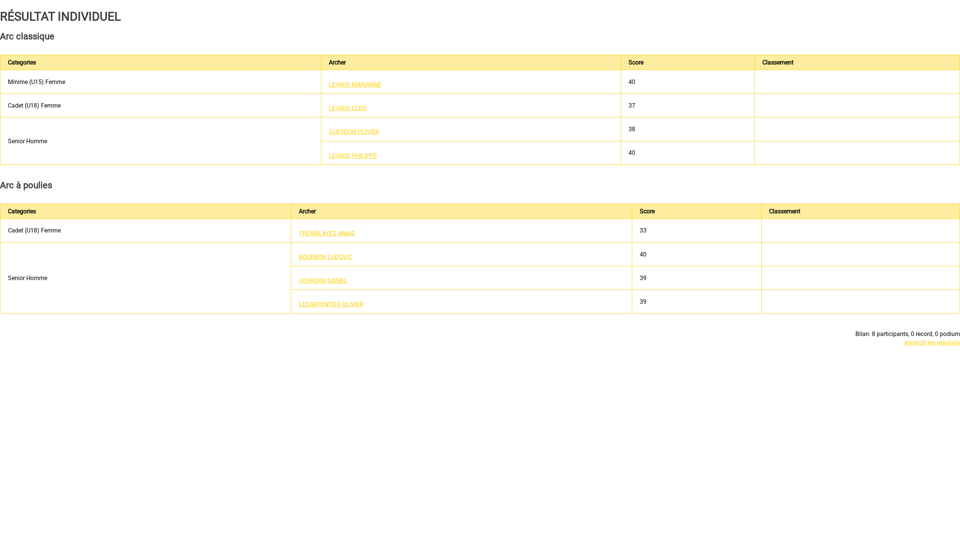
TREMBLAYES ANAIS (327, 233)
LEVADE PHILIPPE (353, 155)
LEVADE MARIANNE (355, 84)
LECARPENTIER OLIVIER (331, 304)
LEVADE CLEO (347, 108)
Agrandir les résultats (932, 342)
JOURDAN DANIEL (323, 280)
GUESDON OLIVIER (354, 131)
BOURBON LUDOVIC (325, 257)
